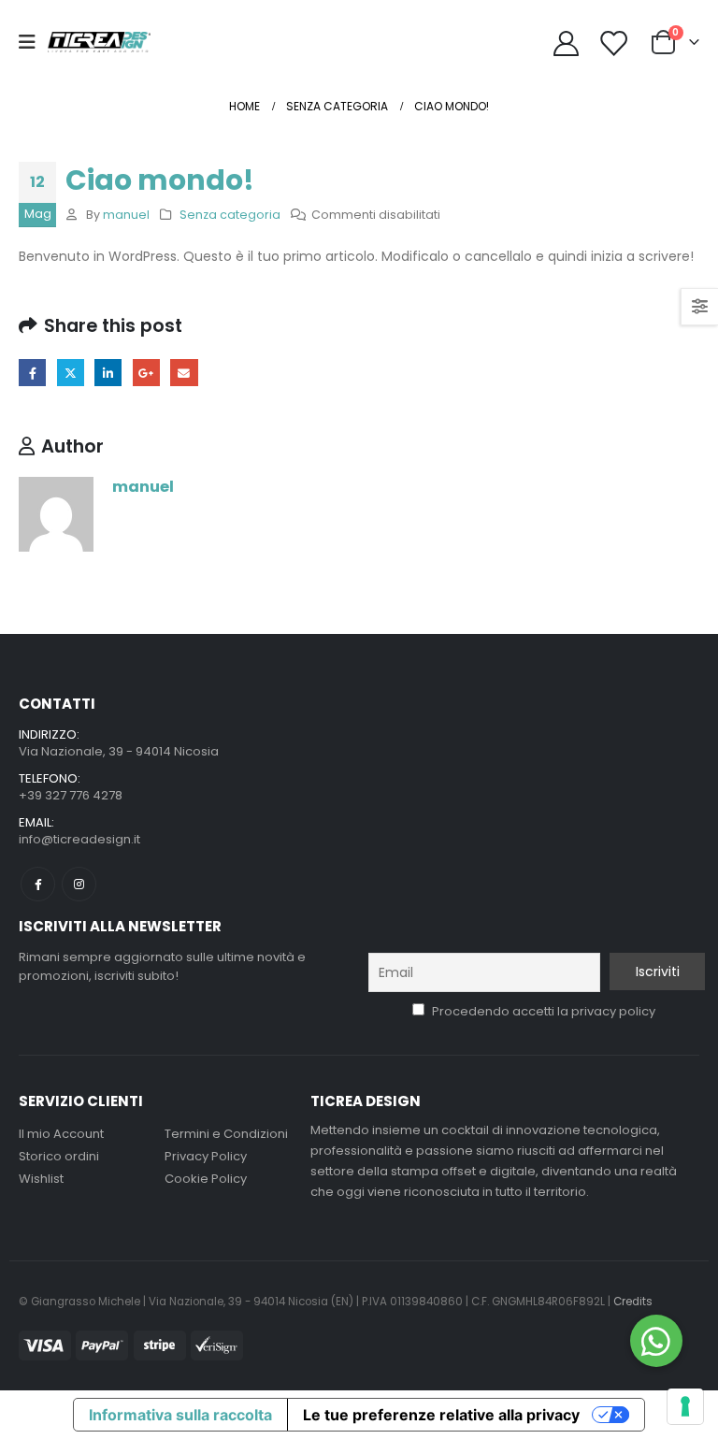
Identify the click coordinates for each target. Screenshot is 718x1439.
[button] (656, 1341)
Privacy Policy (206, 1156)
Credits (633, 1301)
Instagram (79, 884)
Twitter (70, 372)
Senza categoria (230, 215)
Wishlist (41, 1178)
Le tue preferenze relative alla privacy (441, 1414)
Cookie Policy (206, 1178)
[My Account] (566, 42)
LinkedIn (108, 372)
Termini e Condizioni (226, 1134)
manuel (126, 215)
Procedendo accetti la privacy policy (542, 1011)
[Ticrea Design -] (99, 42)
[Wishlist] (613, 42)
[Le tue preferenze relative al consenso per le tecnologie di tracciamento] (685, 1406)
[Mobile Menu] (33, 42)
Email (183, 372)
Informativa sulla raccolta (180, 1414)
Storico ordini (59, 1156)
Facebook (32, 372)
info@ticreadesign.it (79, 839)
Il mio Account (61, 1134)
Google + (146, 372)
